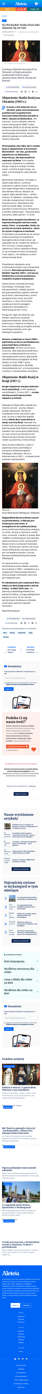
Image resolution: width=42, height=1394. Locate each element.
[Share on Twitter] (29, 92)
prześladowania (9, 1221)
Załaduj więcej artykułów (21, 869)
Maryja (12, 633)
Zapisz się (9, 689)
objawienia (21, 633)
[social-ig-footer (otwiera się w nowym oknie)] (27, 1359)
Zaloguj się (32, 786)
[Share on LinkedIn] (25, 92)
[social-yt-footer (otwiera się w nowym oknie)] (15, 1359)
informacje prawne (21, 1376)
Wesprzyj (20, 9)
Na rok (21, 1351)
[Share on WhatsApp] (36, 92)
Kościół (4, 16)
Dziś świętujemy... (14, 961)
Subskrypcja (21, 1337)
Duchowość (21, 1322)
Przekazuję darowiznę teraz (16, 746)
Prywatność (21, 1387)
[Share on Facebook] (22, 92)
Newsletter (21, 1331)
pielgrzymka (8, 1107)
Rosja (30, 633)
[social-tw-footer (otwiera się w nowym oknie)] (23, 1359)
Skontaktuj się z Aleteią (21, 1384)
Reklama (21, 1342)
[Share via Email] (33, 92)
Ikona (5, 633)
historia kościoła (9, 1066)
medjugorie (7, 1184)
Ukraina (6, 637)
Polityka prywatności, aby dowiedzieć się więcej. (20, 684)
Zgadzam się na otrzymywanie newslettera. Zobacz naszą (21, 683)
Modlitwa (33, 9)
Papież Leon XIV (9, 1147)
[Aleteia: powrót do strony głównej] (21, 4)
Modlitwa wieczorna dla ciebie (19, 970)
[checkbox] (4, 683)
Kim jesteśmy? (21, 1373)
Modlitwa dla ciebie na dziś (18, 992)
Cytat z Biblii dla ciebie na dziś (18, 981)
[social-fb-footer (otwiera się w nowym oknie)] (19, 1359)
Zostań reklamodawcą (21, 1380)
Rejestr (8, 9)
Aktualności (21, 1316)
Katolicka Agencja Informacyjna (28, 32)
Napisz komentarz (21, 794)
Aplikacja (21, 1334)
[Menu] (7, 4)
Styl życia (21, 1319)
